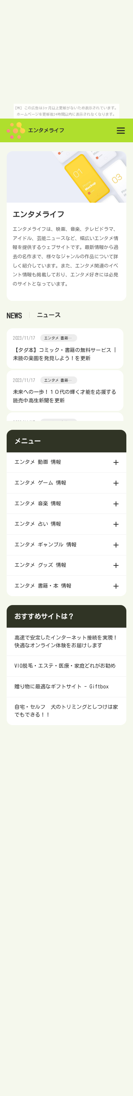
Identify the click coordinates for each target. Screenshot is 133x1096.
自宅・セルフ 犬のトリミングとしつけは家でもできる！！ (66, 710)
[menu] (121, 130)
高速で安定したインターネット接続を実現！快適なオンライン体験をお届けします (66, 641)
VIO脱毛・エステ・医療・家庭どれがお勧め (65, 665)
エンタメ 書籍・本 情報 (58, 339)
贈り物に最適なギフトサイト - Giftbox (61, 686)
